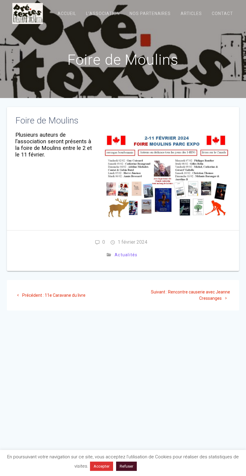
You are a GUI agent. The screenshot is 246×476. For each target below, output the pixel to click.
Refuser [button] (126, 466)
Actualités (126, 254)
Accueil (67, 13)
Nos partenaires (150, 13)
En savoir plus (155, 466)
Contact (222, 13)
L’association (103, 13)
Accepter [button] (102, 466)
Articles (191, 13)
